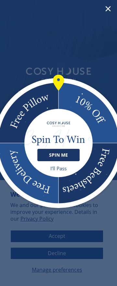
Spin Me (58, 155)
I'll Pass (58, 168)
